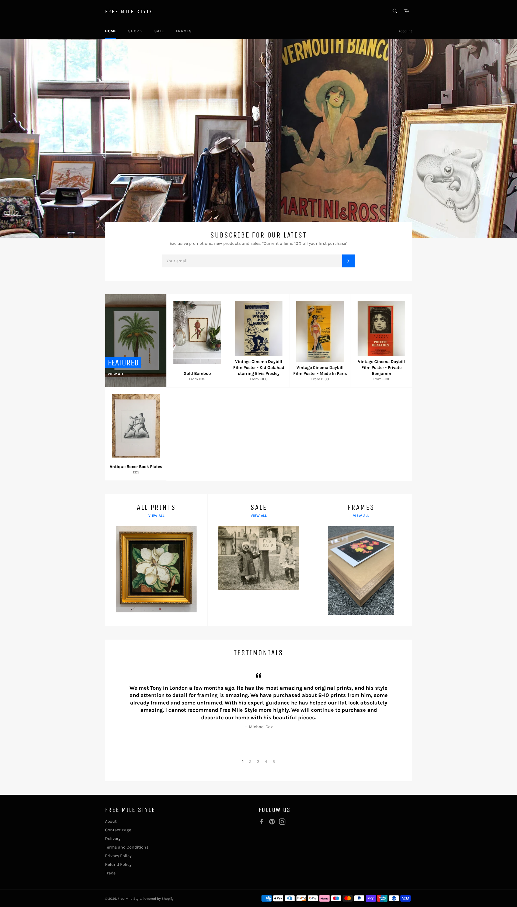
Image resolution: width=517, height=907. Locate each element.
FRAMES (184, 31)
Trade (110, 872)
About (111, 821)
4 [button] (266, 761)
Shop (134, 31)
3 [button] (258, 761)
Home (110, 31)
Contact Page (118, 829)
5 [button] (274, 761)
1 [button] (243, 761)
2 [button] (250, 761)
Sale (159, 31)
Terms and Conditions (126, 847)
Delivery (112, 838)
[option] (258, 138)
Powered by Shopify (158, 898)
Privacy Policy (118, 855)
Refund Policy (118, 864)
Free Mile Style (129, 11)
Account (405, 31)
